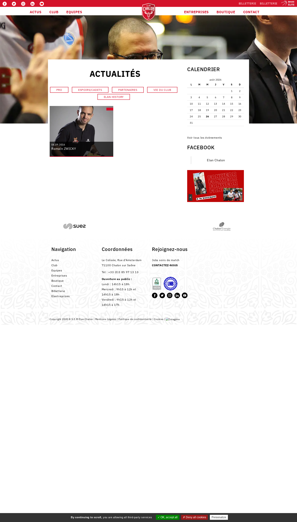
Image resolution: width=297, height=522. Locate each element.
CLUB (53, 12)
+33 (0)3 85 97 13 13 (123, 272)
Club (54, 265)
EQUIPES (74, 12)
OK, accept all (169, 517)
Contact (56, 286)
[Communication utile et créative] (173, 319)
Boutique (57, 280)
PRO (59, 90)
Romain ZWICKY (63, 149)
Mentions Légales (105, 319)
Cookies (159, 319)
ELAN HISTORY (114, 97)
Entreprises (59, 275)
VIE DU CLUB (162, 90)
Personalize (219, 517)
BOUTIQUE (226, 12)
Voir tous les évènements (204, 137)
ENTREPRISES (196, 12)
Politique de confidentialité (135, 319)
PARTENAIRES (127, 90)
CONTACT (251, 12)
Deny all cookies (195, 517)
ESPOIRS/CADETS (90, 90)
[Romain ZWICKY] (81, 131)
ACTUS (35, 12)
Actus (55, 260)
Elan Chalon (216, 160)
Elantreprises (60, 296)
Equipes (56, 270)
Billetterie (247, 3)
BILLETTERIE (268, 3)
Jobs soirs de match (165, 260)
